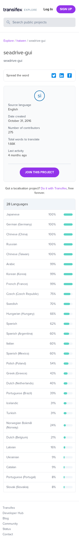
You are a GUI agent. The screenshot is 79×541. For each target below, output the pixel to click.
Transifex (9, 508)
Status (7, 529)
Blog (6, 518)
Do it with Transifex (54, 188)
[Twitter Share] (54, 75)
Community (10, 524)
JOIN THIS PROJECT (39, 172)
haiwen (21, 41)
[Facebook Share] (70, 75)
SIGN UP (66, 9)
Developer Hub (13, 513)
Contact (8, 534)
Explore (9, 41)
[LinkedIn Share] (62, 75)
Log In (48, 9)
